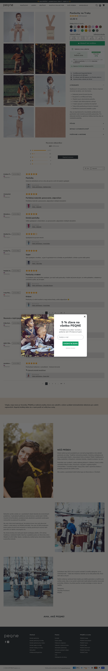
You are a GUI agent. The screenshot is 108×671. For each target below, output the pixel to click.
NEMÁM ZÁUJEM (70, 348)
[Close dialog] (84, 316)
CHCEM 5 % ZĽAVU (70, 344)
